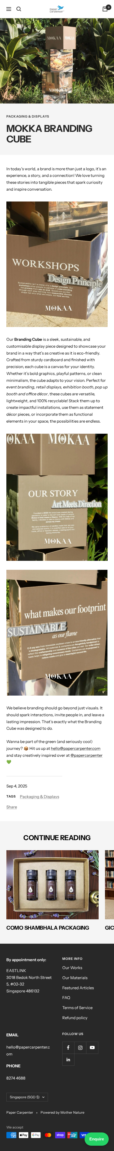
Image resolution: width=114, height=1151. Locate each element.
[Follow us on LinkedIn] (68, 1059)
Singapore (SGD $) (25, 1097)
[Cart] (105, 9)
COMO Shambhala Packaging (47, 928)
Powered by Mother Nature (62, 1112)
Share (11, 806)
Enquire (96, 1139)
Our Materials (74, 977)
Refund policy (74, 1017)
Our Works (72, 967)
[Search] (18, 9)
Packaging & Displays (27, 116)
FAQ (66, 997)
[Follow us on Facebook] (68, 1048)
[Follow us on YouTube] (92, 1048)
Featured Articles (78, 987)
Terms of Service (77, 1007)
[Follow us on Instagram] (80, 1048)
